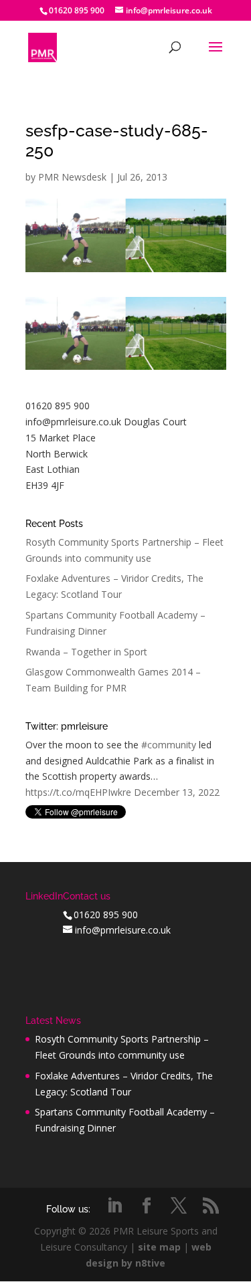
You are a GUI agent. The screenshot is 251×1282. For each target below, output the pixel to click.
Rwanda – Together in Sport (86, 651)
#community (168, 744)
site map (159, 1247)
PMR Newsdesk (72, 177)
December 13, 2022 (177, 792)
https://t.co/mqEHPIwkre (78, 792)
